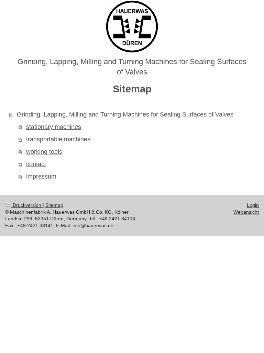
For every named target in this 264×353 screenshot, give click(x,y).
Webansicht (246, 212)
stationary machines (53, 126)
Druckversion (27, 205)
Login (253, 205)
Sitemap (54, 205)
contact (36, 164)
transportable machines (58, 139)
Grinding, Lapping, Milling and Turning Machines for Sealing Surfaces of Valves (125, 114)
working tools (44, 151)
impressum (41, 176)
